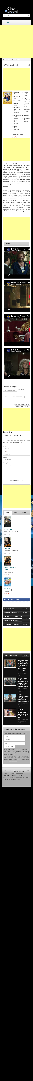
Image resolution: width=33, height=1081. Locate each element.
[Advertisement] (16, 41)
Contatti (20, 802)
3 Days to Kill (7, 575)
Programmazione (19, 800)
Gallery (5, 800)
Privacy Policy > (13, 787)
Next (29, 390)
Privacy (27, 804)
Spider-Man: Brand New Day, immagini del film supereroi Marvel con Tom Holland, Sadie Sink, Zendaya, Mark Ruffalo (23, 691)
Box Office (11, 800)
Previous (27, 390)
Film (7, 22)
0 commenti (15, 557)
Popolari (8, 538)
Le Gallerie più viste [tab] (15, 650)
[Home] (17, 10)
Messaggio (5, 489)
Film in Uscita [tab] (15, 635)
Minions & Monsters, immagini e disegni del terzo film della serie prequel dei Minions (23, 724)
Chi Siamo (13, 802)
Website (5, 483)
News (9, 796)
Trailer (27, 796)
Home (4, 60)
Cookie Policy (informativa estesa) (11, 805)
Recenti (16, 538)
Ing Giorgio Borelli (13, 807)
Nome (5, 472)
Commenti (23, 538)
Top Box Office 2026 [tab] (15, 639)
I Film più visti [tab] (11, 647)
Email (5, 478)
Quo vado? (7, 614)
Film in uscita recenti (18, 798)
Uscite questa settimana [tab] (15, 643)
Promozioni (6, 802)
